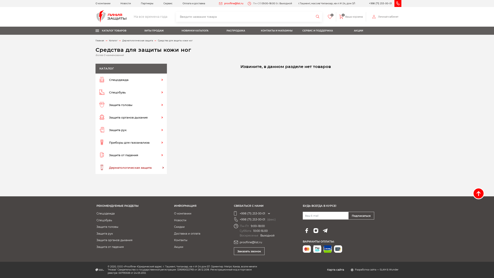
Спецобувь (117, 92)
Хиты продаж (154, 30)
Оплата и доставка (194, 3)
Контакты (180, 240)
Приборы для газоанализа (129, 142)
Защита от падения (123, 155)
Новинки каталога (195, 30)
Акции (358, 30)
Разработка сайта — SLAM (371, 269)
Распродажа (236, 30)
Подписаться (361, 216)
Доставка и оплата (187, 233)
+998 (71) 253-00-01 (380, 3)
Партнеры (147, 3)
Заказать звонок (249, 251)
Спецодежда (119, 80)
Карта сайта (335, 269)
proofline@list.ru (233, 3)
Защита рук (118, 130)
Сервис (168, 3)
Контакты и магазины (277, 30)
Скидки (179, 227)
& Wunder (392, 269)
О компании (103, 3)
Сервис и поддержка (317, 30)
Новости (125, 3)
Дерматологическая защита (130, 168)
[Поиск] (318, 17)
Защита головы (120, 105)
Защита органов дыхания (128, 117)
